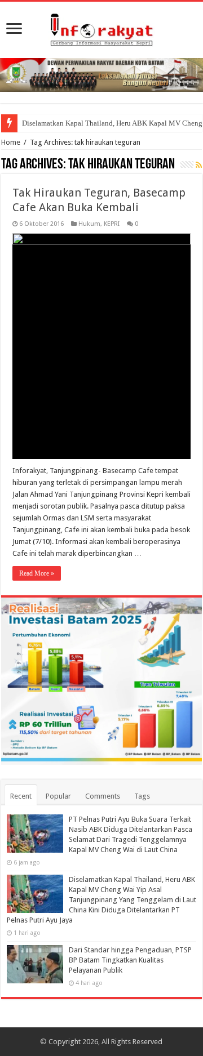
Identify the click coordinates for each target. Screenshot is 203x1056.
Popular (58, 796)
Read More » (36, 573)
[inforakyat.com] (101, 27)
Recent (21, 796)
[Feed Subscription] (199, 165)
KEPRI (112, 224)
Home (10, 142)
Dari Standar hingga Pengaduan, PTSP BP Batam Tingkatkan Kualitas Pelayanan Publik (130, 960)
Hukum (89, 224)
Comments (102, 796)
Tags (142, 796)
